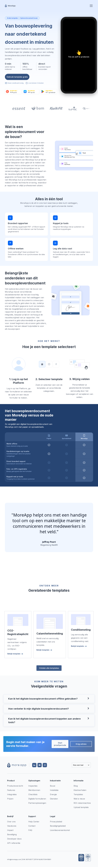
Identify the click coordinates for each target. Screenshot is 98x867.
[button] (90, 6)
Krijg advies (81, 744)
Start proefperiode (60, 744)
